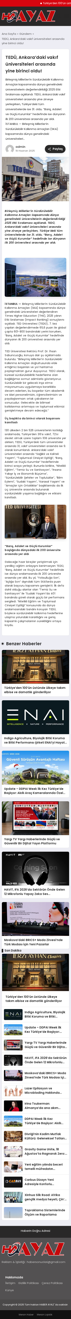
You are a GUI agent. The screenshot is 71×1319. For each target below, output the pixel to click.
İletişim (10, 1283)
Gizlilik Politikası (28, 1283)
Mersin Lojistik (44, 1314)
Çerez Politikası (52, 1283)
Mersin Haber (26, 1314)
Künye (9, 1290)
